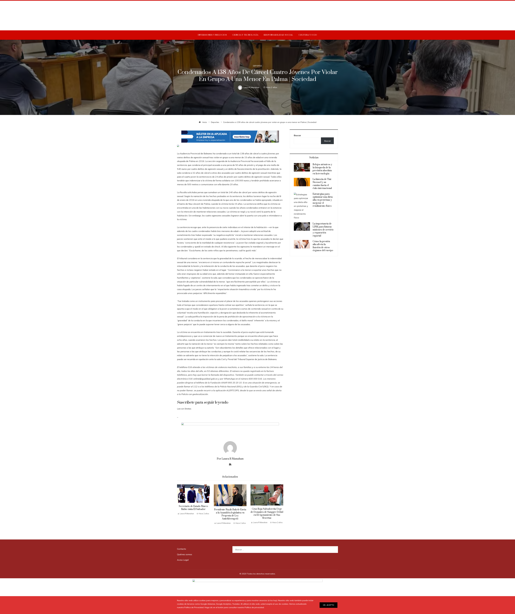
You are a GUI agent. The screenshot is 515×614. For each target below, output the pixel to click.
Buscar (297, 135)
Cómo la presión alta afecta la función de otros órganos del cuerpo (323, 246)
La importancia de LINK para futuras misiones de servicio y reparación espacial (323, 229)
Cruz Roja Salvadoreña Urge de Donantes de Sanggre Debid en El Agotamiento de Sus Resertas (267, 513)
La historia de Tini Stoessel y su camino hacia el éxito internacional (322, 184)
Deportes (257, 66)
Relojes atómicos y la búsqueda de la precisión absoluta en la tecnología (322, 169)
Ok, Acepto (328, 605)
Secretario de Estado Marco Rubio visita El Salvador (193, 508)
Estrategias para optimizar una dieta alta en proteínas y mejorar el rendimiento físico (323, 200)
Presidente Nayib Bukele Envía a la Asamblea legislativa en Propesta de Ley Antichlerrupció (230, 514)
